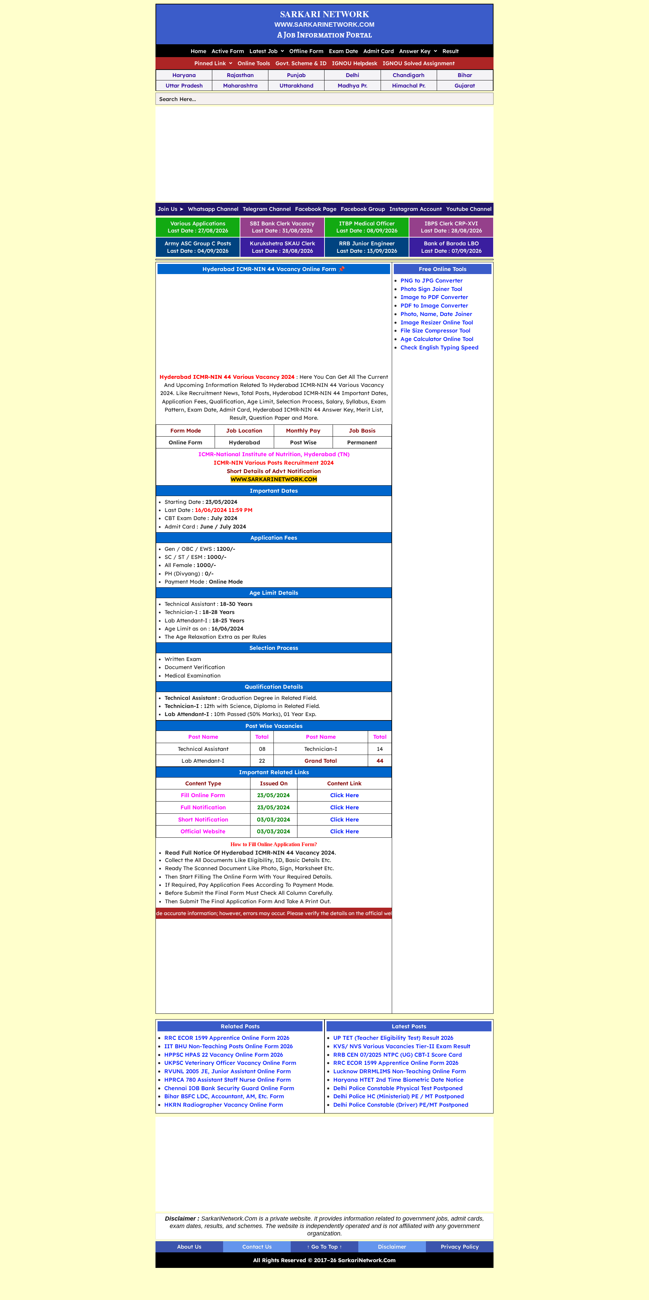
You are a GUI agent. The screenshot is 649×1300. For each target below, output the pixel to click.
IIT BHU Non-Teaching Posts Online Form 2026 (228, 1046)
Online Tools (254, 63)
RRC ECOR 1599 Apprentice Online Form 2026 (226, 1037)
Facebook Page (315, 209)
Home (198, 51)
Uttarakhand (296, 85)
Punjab (296, 75)
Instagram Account (415, 209)
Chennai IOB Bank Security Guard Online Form (229, 1087)
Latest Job (263, 51)
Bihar (465, 75)
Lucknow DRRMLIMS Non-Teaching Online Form (399, 1071)
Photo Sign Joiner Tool (431, 288)
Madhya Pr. (352, 85)
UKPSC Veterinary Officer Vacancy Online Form (230, 1062)
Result (450, 51)
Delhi (352, 75)
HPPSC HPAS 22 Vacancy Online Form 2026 (223, 1054)
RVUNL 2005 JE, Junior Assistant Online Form (227, 1071)
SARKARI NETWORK (324, 13)
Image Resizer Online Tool (437, 322)
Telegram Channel (267, 209)
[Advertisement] (324, 153)
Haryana (184, 75)
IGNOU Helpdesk (354, 63)
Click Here (344, 795)
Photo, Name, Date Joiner (436, 313)
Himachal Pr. (409, 85)
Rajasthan (240, 75)
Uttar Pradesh (184, 85)
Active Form (228, 51)
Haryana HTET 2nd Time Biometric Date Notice (398, 1079)
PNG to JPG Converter (432, 280)
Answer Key (415, 51)
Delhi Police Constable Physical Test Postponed (398, 1087)
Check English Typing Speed (440, 347)
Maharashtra (240, 85)
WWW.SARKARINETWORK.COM (324, 24)
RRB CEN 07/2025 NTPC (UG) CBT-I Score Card (397, 1054)
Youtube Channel (468, 209)
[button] (267, 51)
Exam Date (343, 51)
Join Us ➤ (171, 209)
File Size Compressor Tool (435, 330)
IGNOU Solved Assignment (419, 63)
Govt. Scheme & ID (301, 63)
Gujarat (465, 85)
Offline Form (306, 51)
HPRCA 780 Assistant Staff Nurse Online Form (227, 1079)
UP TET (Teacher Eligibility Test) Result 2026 (393, 1037)
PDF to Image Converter (434, 305)
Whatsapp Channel (213, 209)
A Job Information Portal (324, 34)
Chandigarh (409, 75)
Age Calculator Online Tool (437, 338)
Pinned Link (210, 63)
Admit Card (378, 51)
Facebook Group (363, 209)
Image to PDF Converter (434, 296)
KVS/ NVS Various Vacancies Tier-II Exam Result (401, 1046)
